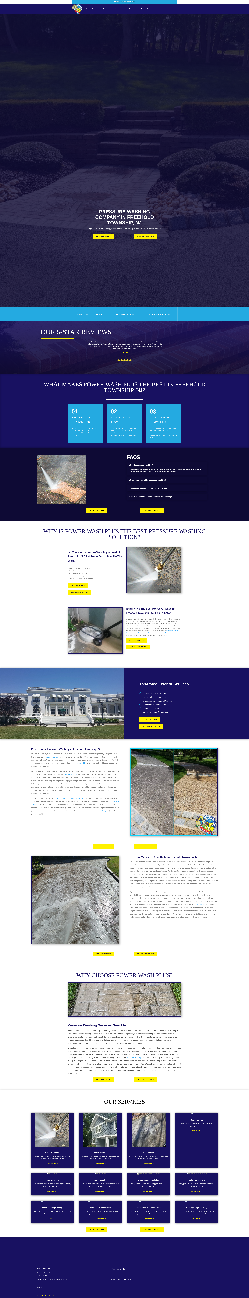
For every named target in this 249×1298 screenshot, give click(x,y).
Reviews (136, 9)
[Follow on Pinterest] (61, 1295)
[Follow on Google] (41, 1295)
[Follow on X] (45, 1295)
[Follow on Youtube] (53, 1295)
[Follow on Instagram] (57, 1295)
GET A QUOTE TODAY (103, 236)
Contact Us (145, 9)
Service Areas (119, 9)
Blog (129, 9)
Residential (95, 9)
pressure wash (199, 904)
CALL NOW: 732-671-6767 (145, 236)
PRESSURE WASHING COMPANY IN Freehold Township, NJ (124, 217)
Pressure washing (171, 633)
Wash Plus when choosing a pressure (70, 798)
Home (88, 9)
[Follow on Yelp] (49, 1295)
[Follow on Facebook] (37, 1295)
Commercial (107, 9)
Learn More (51, 1163)
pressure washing (51, 757)
